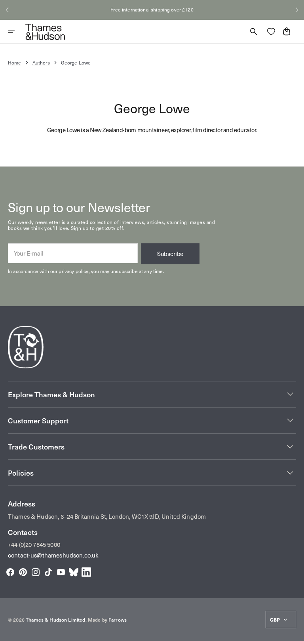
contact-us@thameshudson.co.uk (53, 555)
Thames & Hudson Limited (55, 619)
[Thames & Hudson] (45, 32)
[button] (7, 10)
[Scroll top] (294, 631)
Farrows (117, 619)
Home (14, 62)
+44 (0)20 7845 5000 (34, 544)
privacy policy (73, 271)
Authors (41, 62)
